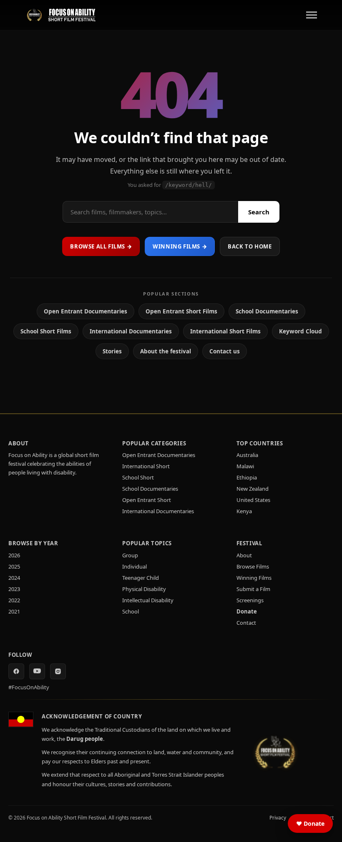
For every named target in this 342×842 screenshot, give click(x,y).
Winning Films (254, 577)
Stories (112, 351)
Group (130, 555)
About (244, 555)
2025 (14, 566)
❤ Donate (310, 823)
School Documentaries (267, 311)
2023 (14, 589)
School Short (138, 477)
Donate (246, 611)
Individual (134, 566)
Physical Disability (144, 589)
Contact (246, 622)
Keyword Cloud (300, 331)
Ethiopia (246, 477)
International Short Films (225, 331)
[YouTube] (37, 671)
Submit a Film (253, 589)
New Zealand (252, 488)
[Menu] (311, 15)
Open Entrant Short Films (181, 311)
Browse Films (252, 566)
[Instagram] (58, 671)
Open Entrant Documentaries (85, 311)
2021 (14, 611)
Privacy (277, 817)
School (130, 611)
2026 (14, 555)
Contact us (224, 351)
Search (258, 212)
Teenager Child (140, 577)
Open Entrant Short (146, 500)
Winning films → (180, 246)
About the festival (165, 351)
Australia (247, 455)
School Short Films (45, 331)
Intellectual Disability (148, 600)
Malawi (245, 466)
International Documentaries (131, 331)
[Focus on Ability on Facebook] (16, 671)
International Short (146, 466)
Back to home (250, 246)
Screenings (250, 600)
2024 (14, 577)
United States (253, 500)
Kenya (244, 511)
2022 (14, 600)
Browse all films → (101, 246)
